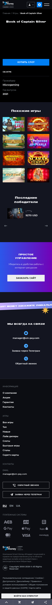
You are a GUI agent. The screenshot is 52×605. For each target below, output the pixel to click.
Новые (6, 431)
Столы (6, 450)
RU (5, 505)
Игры (15, 13)
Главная (6, 13)
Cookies (39, 578)
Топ (5, 427)
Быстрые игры (11, 445)
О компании (10, 393)
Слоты (6, 441)
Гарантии (8, 402)
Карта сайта (35, 588)
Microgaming (11, 84)
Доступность (9, 581)
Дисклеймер (23, 581)
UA (18, 505)
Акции (6, 397)
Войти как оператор (26, 596)
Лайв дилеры (10, 436)
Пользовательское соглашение (18, 578)
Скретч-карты (11, 455)
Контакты (8, 407)
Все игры (8, 422)
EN (11, 505)
